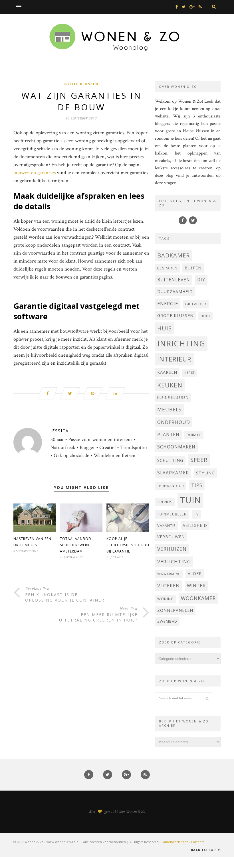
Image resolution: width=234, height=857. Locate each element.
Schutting (170, 460)
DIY (201, 280)
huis (164, 328)
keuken (169, 385)
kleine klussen (173, 397)
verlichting (174, 561)
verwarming (169, 574)
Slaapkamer (173, 473)
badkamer (173, 255)
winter (196, 585)
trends (165, 501)
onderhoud (173, 422)
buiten (193, 268)
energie (167, 303)
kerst (189, 373)
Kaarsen (167, 372)
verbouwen (171, 536)
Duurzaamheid (175, 291)
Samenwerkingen (175, 842)
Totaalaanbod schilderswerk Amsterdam (75, 545)
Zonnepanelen (175, 610)
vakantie (166, 525)
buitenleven (173, 280)
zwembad (167, 621)
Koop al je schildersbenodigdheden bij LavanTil (132, 545)
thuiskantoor (170, 486)
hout (205, 316)
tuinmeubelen (172, 514)
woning (165, 598)
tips (196, 485)
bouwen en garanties (34, 172)
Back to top (204, 850)
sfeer (198, 460)
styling (205, 473)
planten (168, 434)
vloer (195, 573)
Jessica (60, 430)
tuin (190, 500)
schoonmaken (176, 447)
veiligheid (195, 525)
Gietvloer (195, 304)
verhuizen (172, 548)
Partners (197, 842)
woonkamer (198, 598)
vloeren (168, 585)
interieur (174, 359)
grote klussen (175, 315)
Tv (196, 514)
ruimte (194, 434)
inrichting (181, 343)
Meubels (169, 409)
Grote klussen (81, 84)
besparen (167, 268)
